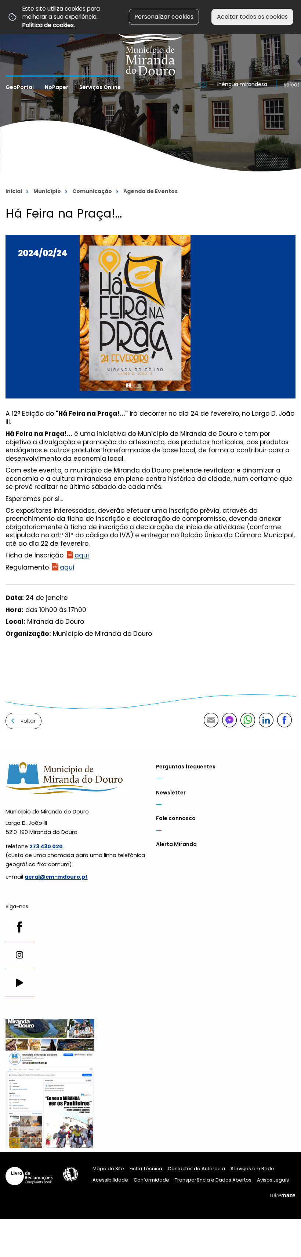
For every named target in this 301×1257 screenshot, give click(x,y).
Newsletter (171, 792)
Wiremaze (282, 1195)
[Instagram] (19, 954)
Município (47, 191)
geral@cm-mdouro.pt (56, 876)
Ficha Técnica (146, 1168)
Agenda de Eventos (150, 191)
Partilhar (284, 720)
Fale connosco (176, 818)
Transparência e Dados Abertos (213, 1180)
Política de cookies (48, 25)
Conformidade (151, 1180)
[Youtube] (19, 982)
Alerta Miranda (176, 844)
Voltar (28, 720)
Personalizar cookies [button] (163, 16)
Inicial (14, 191)
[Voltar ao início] (150, 37)
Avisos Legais (273, 1180)
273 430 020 (46, 846)
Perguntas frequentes (185, 766)
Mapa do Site (108, 1168)
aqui (82, 555)
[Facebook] (19, 927)
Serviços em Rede (252, 1168)
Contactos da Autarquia (196, 1168)
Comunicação (92, 191)
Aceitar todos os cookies (252, 16)
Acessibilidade (70, 1174)
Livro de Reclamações (29, 1176)
